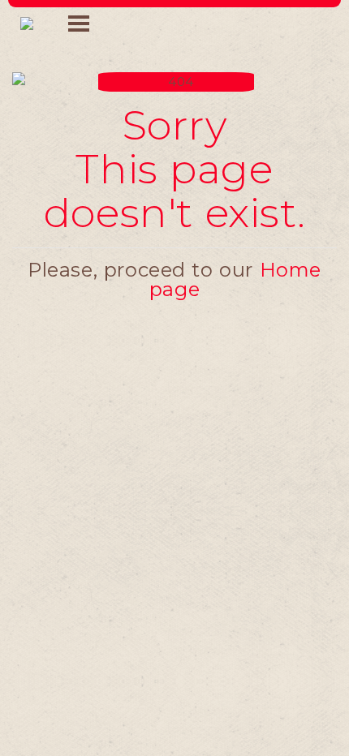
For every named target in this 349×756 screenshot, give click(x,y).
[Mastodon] (157, 521)
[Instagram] (227, 521)
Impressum (174, 403)
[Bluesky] (192, 521)
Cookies (174, 466)
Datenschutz (174, 435)
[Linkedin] (121, 521)
